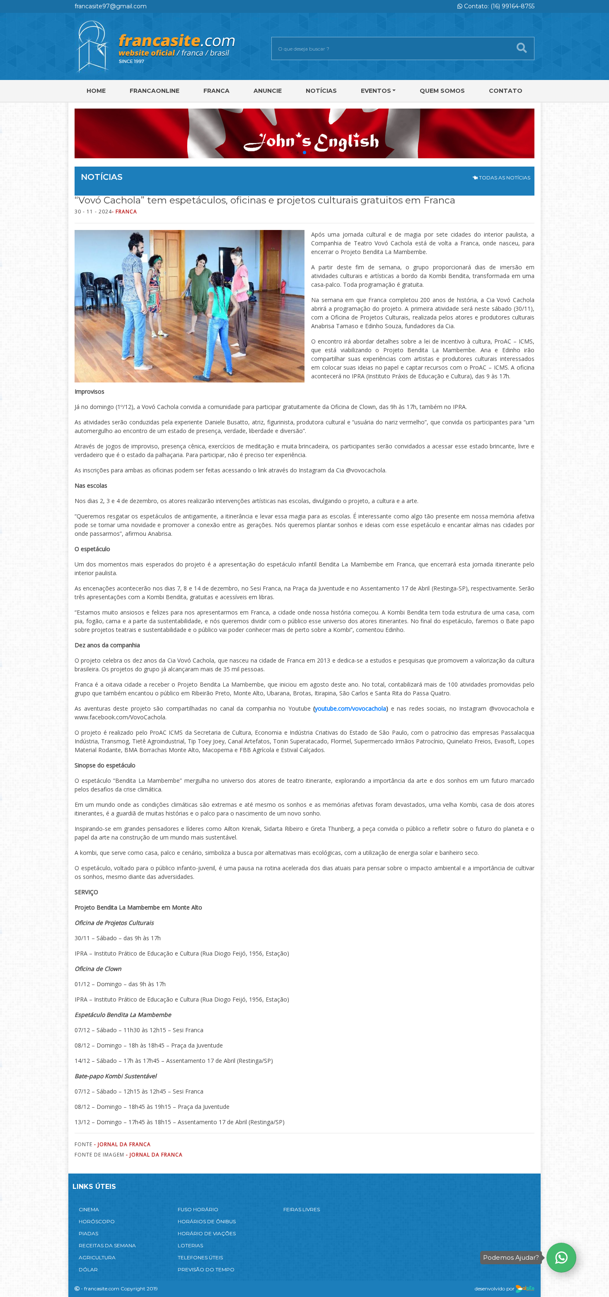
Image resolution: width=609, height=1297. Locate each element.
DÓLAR (88, 1269)
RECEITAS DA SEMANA (107, 1245)
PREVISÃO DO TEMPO (206, 1269)
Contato (505, 90)
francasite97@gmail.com (111, 6)
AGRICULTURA (97, 1257)
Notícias (321, 90)
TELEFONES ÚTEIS (200, 1257)
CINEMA (89, 1209)
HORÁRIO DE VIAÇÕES (207, 1233)
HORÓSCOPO (97, 1221)
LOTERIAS (190, 1245)
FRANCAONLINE (154, 90)
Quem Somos (442, 90)
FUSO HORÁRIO (198, 1209)
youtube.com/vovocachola (350, 708)
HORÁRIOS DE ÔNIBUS (207, 1221)
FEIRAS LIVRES (301, 1209)
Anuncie (268, 90)
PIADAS (88, 1233)
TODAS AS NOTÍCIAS (504, 177)
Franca (216, 90)
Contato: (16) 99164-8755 (498, 6)
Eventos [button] (376, 90)
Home (96, 90)
